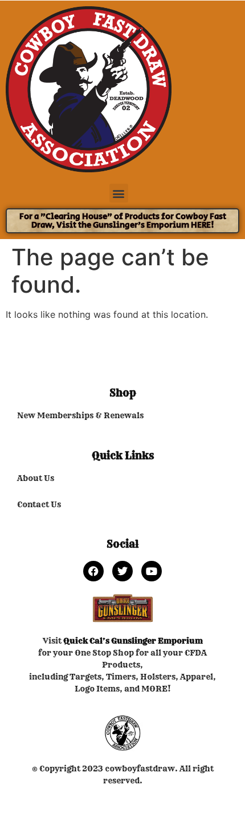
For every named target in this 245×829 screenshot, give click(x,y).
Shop (122, 392)
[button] (118, 193)
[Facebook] (93, 571)
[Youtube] (151, 571)
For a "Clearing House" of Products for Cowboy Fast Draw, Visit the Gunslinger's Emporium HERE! (122, 221)
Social (122, 544)
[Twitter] (122, 571)
